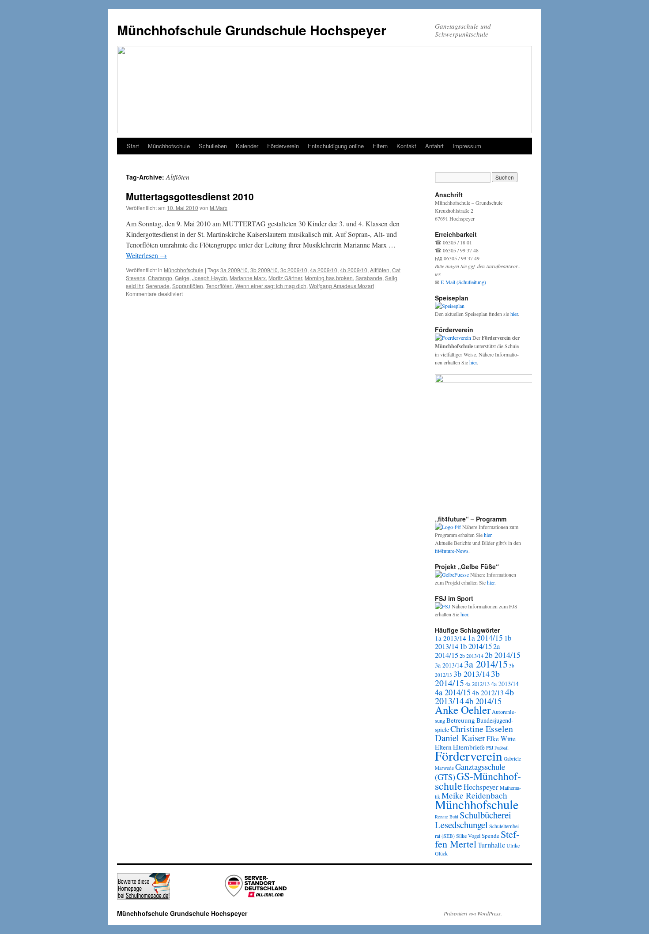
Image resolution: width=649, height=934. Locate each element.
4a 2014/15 (453, 692)
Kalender (247, 146)
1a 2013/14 (450, 638)
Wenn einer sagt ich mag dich (270, 285)
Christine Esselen (481, 729)
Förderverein (283, 146)
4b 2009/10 (353, 270)
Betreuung (460, 720)
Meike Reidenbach (474, 795)
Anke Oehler (463, 709)
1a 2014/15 (485, 638)
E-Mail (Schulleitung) (463, 281)
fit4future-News (451, 550)
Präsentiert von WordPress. (473, 913)
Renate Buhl (446, 817)
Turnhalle (491, 845)
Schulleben (213, 146)
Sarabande (368, 277)
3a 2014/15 (486, 663)
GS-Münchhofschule (478, 781)
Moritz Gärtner (285, 277)
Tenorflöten (219, 285)
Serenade (158, 285)
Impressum (467, 146)
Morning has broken (329, 277)
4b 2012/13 (488, 692)
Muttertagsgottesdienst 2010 (190, 196)
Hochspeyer (481, 787)
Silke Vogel (468, 835)
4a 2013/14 (505, 683)
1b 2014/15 (476, 646)
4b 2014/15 (483, 700)
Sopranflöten (187, 285)
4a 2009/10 (323, 270)
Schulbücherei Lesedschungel (473, 820)
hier (514, 313)
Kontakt (406, 146)
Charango (160, 277)
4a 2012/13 (477, 684)
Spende (490, 836)
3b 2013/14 (471, 673)
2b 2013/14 (471, 655)
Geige (182, 277)
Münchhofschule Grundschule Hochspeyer (251, 29)
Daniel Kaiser (460, 737)
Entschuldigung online (336, 146)
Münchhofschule (169, 146)
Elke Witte (501, 738)
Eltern (380, 146)
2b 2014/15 (503, 654)
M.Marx (218, 207)
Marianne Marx (248, 277)
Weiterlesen (146, 255)
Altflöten (379, 270)
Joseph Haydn (209, 277)
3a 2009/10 (234, 270)
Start (133, 146)
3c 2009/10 (293, 270)
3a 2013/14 (449, 665)
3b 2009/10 (264, 270)
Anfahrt (434, 146)
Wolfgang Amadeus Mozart (341, 285)
